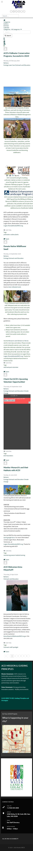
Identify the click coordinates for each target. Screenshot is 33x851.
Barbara (6, 63)
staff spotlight (14, 647)
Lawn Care (12, 65)
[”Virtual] (16, 739)
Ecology (6, 65)
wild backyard (8, 367)
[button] (17, 40)
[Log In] (24, 11)
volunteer (15, 367)
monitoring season (9, 555)
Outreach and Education (22, 65)
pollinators (7, 234)
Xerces (26, 341)
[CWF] (16, 777)
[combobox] (10, 16)
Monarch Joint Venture (15, 341)
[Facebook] (21, 11)
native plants (15, 234)
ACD (5, 456)
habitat (17, 555)
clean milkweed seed (14, 287)
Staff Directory (15, 822)
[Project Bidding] (16, 11)
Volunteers (9, 456)
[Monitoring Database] (11, 11)
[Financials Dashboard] (19, 11)
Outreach (6, 647)
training (22, 555)
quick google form (9, 537)
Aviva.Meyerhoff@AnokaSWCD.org (14, 636)
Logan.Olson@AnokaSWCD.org (13, 226)
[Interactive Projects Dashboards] (13, 11)
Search (8, 35)
